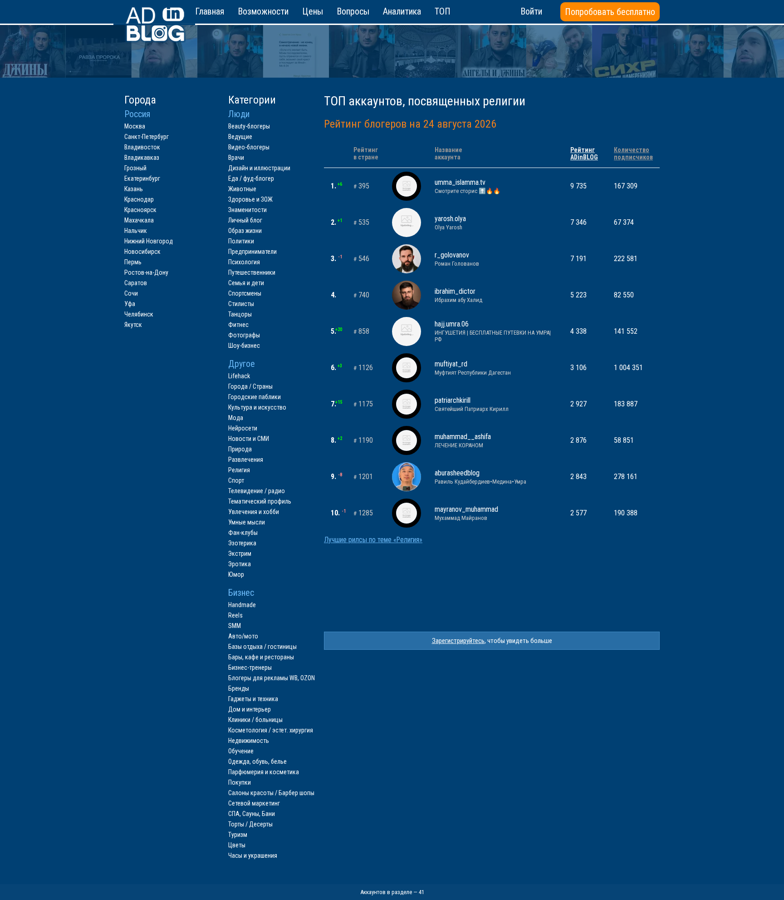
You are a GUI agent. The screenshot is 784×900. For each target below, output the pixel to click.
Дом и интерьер (249, 709)
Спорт (236, 480)
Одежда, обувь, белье (257, 761)
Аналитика (402, 11)
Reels (235, 615)
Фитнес (238, 324)
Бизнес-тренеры (250, 667)
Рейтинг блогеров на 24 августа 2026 (410, 124)
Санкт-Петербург (146, 136)
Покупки (239, 782)
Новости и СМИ (248, 438)
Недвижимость (248, 740)
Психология (244, 262)
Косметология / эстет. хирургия (270, 730)
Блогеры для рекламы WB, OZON (271, 678)
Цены (312, 11)
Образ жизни (245, 230)
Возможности (263, 11)
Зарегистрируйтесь (458, 641)
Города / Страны (250, 386)
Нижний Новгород (148, 241)
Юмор (236, 574)
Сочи (131, 293)
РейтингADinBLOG (584, 153)
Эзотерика (242, 543)
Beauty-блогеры (249, 126)
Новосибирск (142, 251)
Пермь (133, 262)
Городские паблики (254, 397)
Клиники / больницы (255, 719)
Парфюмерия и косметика (263, 772)
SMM (234, 625)
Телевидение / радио (256, 491)
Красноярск (140, 209)
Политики (241, 241)
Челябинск (138, 314)
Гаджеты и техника (253, 698)
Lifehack (239, 376)
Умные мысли (246, 522)
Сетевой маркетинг (254, 803)
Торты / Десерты (250, 824)
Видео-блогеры (249, 147)
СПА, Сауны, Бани (251, 813)
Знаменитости (247, 209)
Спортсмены (244, 293)
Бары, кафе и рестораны (261, 657)
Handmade (242, 604)
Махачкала (139, 220)
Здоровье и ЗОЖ (250, 199)
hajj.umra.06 (493, 331)
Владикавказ (141, 157)
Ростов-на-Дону (146, 272)
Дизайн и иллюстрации (259, 168)
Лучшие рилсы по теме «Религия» (373, 540)
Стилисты (241, 303)
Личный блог (245, 220)
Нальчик (135, 230)
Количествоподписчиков (633, 153)
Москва (134, 126)
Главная (209, 11)
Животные (242, 189)
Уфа (129, 303)
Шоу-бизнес (244, 345)
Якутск (133, 324)
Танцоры (240, 314)
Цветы (236, 845)
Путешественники (251, 272)
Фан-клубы (243, 532)
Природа (240, 449)
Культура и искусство (257, 407)
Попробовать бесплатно (610, 11)
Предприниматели (252, 251)
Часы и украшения (252, 855)
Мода (235, 417)
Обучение (241, 751)
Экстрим (239, 553)
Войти (531, 11)
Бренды (238, 688)
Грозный (135, 168)
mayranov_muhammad (466, 513)
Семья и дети (246, 283)
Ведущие (240, 136)
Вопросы (353, 11)
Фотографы (244, 335)
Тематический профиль (259, 501)
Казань (133, 189)
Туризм (237, 834)
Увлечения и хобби (253, 511)
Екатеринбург (142, 178)
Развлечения (245, 459)
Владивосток (142, 147)
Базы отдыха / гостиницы (262, 646)
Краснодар (139, 199)
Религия (239, 470)
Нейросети (242, 428)
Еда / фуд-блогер (251, 178)
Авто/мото (243, 636)
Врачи (236, 157)
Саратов (135, 283)
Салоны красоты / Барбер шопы (271, 792)
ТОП (443, 11)
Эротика (239, 564)
